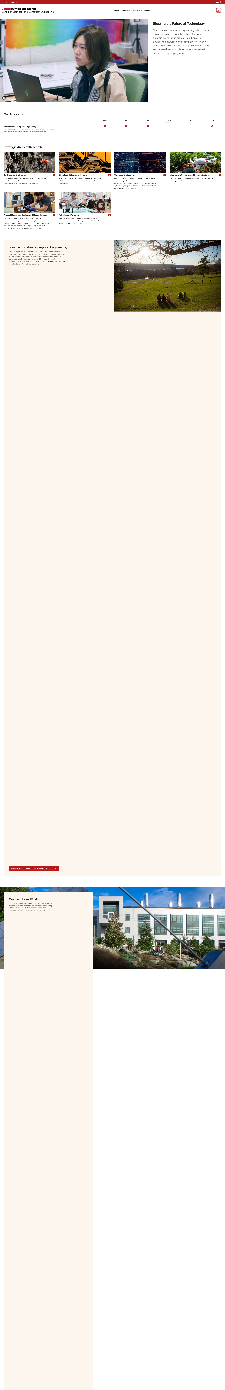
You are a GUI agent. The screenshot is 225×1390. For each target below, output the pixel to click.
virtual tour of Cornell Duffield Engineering (50, 261)
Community (146, 10)
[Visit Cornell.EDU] (218, 13)
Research (135, 10)
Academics (125, 10)
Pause (4, 98)
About (116, 11)
